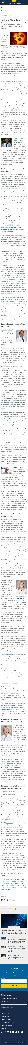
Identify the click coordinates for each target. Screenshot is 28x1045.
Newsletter (3, 1010)
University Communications (7, 1025)
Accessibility (15, 1042)
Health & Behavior (14, 926)
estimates (6, 416)
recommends (9, 823)
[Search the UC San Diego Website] (25, 2)
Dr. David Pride (17, 467)
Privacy (20, 1042)
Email (3, 978)
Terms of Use (9, 1042)
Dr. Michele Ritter (17, 598)
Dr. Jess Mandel (16, 273)
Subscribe (14, 985)
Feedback (24, 1042)
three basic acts (9, 797)
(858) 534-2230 (4, 1001)
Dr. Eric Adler (8, 301)
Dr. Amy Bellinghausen (7, 654)
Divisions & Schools (13, 1037)
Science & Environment (15, 937)
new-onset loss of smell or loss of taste (11, 402)
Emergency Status (5, 1013)
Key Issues (3, 1028)
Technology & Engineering (16, 946)
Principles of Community (6, 1019)
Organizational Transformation (7, 1022)
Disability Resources (5, 1016)
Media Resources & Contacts (7, 1007)
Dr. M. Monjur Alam (6, 330)
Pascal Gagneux (12, 84)
